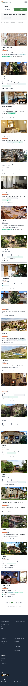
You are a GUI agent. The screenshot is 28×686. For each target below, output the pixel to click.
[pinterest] (17, 682)
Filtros (8, 9)
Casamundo (4, 663)
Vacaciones (4, 641)
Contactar (3, 631)
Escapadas (3, 638)
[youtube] (14, 682)
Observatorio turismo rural (6, 627)
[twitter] (8, 682)
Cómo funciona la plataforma (19, 649)
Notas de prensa (5, 624)
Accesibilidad (18, 646)
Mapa (21, 9)
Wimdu (2, 661)
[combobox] (14, 6)
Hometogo (3, 658)
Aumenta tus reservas (20, 621)
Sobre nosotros (5, 621)
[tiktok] (11, 682)
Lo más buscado (5, 644)
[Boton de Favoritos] (25, 35)
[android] (14, 675)
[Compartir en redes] (24, 2)
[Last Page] (21, 602)
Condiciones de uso (19, 638)
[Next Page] (18, 602)
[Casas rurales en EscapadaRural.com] (6, 2)
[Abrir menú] (26, 2)
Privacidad (17, 641)
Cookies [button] (16, 644)
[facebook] (2, 682)
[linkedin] (20, 682)
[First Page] (7, 602)
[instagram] (5, 682)
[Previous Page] (9, 602)
